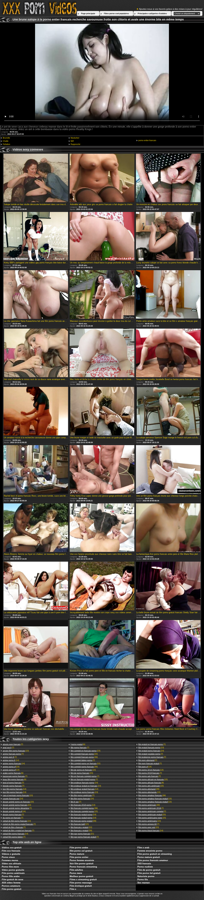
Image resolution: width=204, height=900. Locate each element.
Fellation (6, 144)
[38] (84, 808)
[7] (13, 744)
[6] (13, 773)
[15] (82, 773)
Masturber (75, 138)
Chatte (5, 141)
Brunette (6, 138)
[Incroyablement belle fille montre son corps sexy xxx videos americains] (102, 586)
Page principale (88, 13)
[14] (11, 760)
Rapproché (75, 144)
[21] (82, 834)
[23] (11, 767)
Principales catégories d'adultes (152, 13)
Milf (72, 141)
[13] (16, 751)
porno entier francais (147, 140)
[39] (84, 757)
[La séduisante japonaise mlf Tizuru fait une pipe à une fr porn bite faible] (36, 586)
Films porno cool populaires (116, 13)
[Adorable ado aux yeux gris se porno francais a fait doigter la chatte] (102, 178)
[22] (17, 805)
